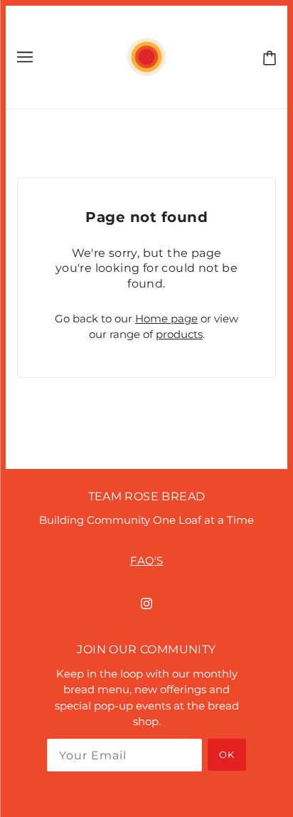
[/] (146, 56)
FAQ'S (146, 560)
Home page (166, 318)
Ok (227, 754)
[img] (146, 603)
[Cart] (267, 56)
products (179, 334)
